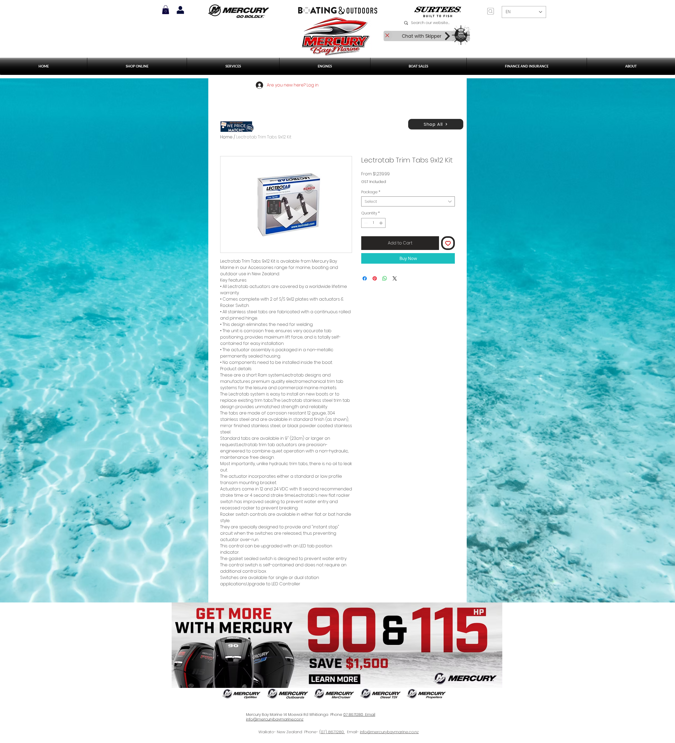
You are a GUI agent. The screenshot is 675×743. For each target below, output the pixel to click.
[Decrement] (365, 223)
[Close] (387, 35)
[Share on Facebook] (364, 278)
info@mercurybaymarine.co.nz (389, 732)
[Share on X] (395, 278)
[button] (233, 66)
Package (370, 192)
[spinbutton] (373, 223)
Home (226, 137)
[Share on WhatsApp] (385, 278)
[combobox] (408, 201)
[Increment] (381, 223)
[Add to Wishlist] (448, 243)
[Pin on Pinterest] (375, 278)
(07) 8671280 (332, 732)
